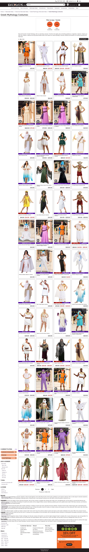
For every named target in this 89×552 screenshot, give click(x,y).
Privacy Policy (48, 531)
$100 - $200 (4, 542)
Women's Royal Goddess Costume (78, 363)
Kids (2, 468)
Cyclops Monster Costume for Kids (78, 185)
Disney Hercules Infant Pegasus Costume (26, 244)
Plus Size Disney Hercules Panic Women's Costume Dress (78, 334)
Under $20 (3, 536)
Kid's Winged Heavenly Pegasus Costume (78, 423)
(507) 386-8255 (61, 1)
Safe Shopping (48, 528)
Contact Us (71, 1)
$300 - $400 (4, 545)
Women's (4, 467)
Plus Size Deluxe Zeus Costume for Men (79, 244)
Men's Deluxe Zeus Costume (60, 304)
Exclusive (3, 523)
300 (2, 489)
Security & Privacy (49, 529)
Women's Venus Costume (41, 95)
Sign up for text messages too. (66, 541)
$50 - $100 (4, 540)
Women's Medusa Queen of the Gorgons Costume (44, 185)
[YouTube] (72, 529)
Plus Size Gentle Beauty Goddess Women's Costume (43, 156)
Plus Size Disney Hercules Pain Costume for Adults (62, 453)
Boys (3, 475)
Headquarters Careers (38, 532)
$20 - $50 (3, 538)
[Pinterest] (66, 529)
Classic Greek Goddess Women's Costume (61, 215)
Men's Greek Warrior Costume (42, 304)
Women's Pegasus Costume (77, 274)
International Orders (25, 532)
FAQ (21, 534)
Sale (2, 528)
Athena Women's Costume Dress (25, 95)
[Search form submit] (64, 4)
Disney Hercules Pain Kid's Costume (43, 392)
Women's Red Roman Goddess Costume (62, 482)
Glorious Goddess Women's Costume (26, 274)
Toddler (3, 472)
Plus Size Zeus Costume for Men (25, 304)
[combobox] (44, 4)
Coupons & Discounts (38, 528)
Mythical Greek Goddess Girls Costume (79, 304)
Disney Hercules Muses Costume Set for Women (26, 126)
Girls (3, 477)
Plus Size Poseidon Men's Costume (43, 422)
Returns (22, 531)
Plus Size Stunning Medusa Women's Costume (61, 156)
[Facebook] (63, 529)
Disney (2, 491)
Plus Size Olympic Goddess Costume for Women (62, 423)
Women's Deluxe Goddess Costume (25, 185)
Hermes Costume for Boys (23, 392)
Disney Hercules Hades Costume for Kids (62, 185)
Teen (3, 474)
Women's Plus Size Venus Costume (43, 333)
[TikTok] (75, 529)
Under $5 (3, 533)
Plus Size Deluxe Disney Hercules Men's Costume (44, 453)
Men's (3, 465)
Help (80, 1)
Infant (3, 470)
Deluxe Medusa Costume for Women (25, 482)
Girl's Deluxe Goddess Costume (25, 422)
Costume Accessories (5, 482)
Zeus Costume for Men (23, 155)
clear (16, 449)
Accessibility (36, 534)
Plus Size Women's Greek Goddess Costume (78, 453)
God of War (3, 492)
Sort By (83, 39)
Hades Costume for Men (59, 363)
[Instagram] (69, 529)
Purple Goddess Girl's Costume (60, 333)
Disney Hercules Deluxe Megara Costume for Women (62, 126)
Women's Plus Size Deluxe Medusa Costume (43, 483)
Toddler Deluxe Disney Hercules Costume (25, 66)
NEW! (2, 526)
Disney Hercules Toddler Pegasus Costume (43, 275)
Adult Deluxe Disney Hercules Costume (62, 244)
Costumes (3, 484)
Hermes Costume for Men (59, 95)
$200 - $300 (4, 543)
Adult (2, 463)
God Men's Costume (76, 392)
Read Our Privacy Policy (69, 547)
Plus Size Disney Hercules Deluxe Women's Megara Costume (43, 245)
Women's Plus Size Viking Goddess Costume (43, 363)
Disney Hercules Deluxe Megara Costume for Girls (44, 126)
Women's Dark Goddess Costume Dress (62, 274)
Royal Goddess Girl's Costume (77, 125)
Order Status (23, 529)
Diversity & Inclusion (38, 531)
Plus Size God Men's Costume (24, 333)
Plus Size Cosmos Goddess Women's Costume (79, 483)
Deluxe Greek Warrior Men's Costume (26, 363)
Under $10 (3, 535)
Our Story (35, 529)
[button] (72, 5)
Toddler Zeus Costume (76, 155)
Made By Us (4, 524)
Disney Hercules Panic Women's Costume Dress (78, 96)
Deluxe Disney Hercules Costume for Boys (61, 393)
